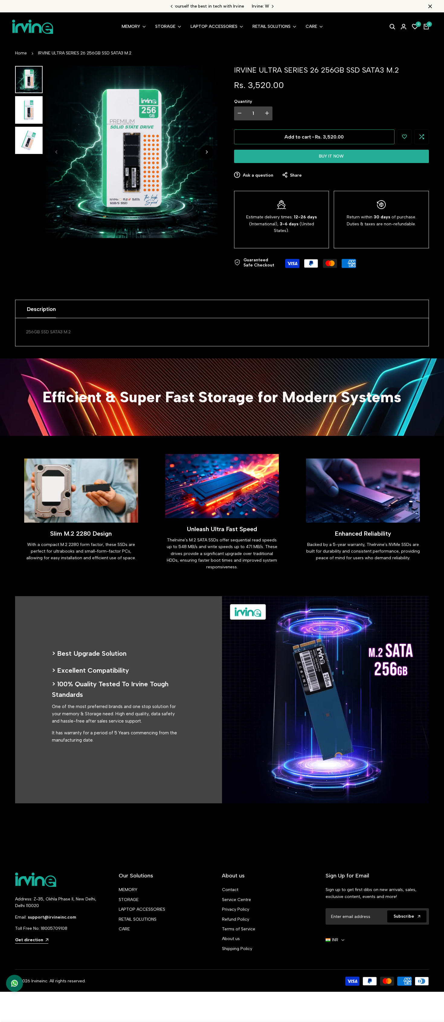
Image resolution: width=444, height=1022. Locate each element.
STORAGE (129, 899)
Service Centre (236, 899)
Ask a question (257, 175)
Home (21, 53)
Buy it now (331, 156)
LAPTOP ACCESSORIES (142, 909)
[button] (404, 136)
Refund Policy (235, 919)
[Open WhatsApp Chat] (14, 983)
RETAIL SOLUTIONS (137, 919)
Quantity (243, 101)
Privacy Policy (235, 909)
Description (41, 309)
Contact (230, 889)
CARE (124, 929)
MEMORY (128, 889)
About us (231, 938)
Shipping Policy (237, 948)
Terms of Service (238, 929)
